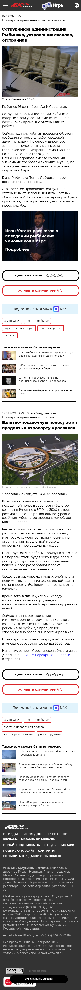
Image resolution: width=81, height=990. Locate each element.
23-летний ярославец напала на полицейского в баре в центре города (42, 379)
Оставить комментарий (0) (41, 290)
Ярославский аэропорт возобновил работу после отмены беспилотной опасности (46, 766)
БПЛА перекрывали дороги (47, 655)
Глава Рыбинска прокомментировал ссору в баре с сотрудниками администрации (46, 354)
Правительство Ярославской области (29, 487)
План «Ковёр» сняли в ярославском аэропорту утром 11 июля (41, 804)
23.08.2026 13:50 (13, 413)
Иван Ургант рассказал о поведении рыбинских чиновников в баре (31, 235)
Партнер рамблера (37, 971)
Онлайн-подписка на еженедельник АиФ (38, 845)
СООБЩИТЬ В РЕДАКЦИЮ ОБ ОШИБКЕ (32, 856)
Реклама (10, 839)
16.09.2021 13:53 (12, 16)
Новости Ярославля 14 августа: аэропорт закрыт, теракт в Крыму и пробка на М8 (44, 778)
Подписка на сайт (19, 850)
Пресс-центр (56, 834)
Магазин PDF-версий (38, 839)
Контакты (46, 850)
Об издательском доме (23, 834)
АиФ (32, 99)
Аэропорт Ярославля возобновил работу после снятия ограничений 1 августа (44, 791)
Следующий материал (39, 979)
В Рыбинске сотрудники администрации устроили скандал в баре (44, 367)
